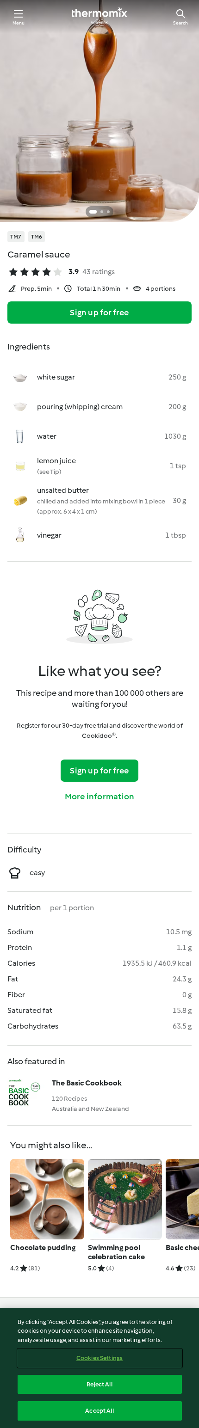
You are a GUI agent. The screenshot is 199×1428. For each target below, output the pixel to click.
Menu (18, 23)
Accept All (99, 1410)
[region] (99, 1368)
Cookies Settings (99, 1357)
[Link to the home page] (99, 16)
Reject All (99, 1384)
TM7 (16, 236)
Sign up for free (99, 312)
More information (99, 796)
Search (180, 23)
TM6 (37, 236)
